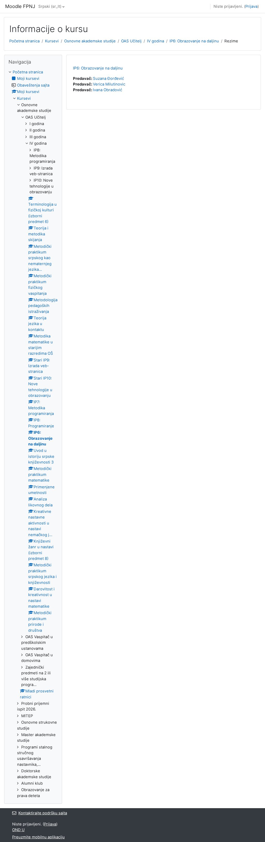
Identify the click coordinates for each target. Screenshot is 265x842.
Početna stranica (24, 41)
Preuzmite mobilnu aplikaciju (38, 837)
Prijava (251, 6)
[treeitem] (33, 434)
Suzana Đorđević (108, 78)
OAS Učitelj (131, 41)
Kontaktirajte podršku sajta (42, 813)
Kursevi (52, 41)
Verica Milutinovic (109, 84)
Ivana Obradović (107, 90)
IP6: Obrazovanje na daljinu (194, 41)
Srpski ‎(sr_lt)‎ (49, 6)
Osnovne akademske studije (90, 41)
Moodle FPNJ (20, 6)
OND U (18, 830)
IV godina (155, 41)
